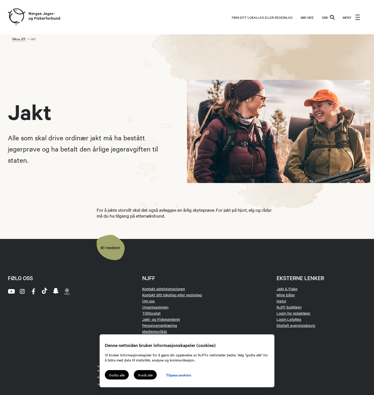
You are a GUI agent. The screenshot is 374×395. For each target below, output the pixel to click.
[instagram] (22, 291)
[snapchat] (56, 291)
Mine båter (286, 294)
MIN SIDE (307, 17)
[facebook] (33, 291)
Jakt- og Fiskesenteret (161, 319)
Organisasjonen (155, 307)
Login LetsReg (289, 319)
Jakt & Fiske (287, 288)
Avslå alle (145, 374)
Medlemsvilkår (154, 331)
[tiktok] (44, 291)
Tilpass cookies (178, 374)
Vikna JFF (19, 38)
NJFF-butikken (289, 307)
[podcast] (67, 291)
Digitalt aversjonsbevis (296, 325)
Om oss (148, 300)
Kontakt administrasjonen (163, 288)
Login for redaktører (293, 313)
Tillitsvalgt (151, 313)
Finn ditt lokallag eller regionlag (262, 17)
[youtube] (11, 291)
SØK (325, 17)
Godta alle (117, 374)
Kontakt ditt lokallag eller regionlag (172, 294)
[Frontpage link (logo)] (16, 17)
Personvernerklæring (159, 325)
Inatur (281, 300)
